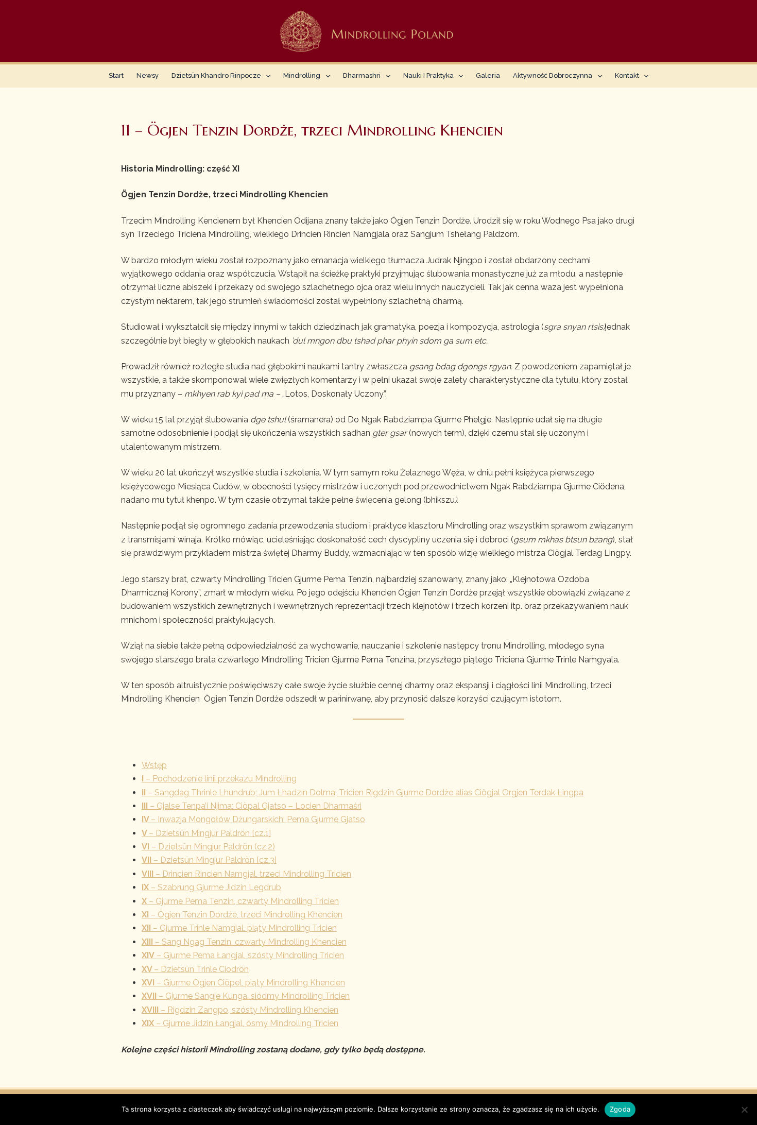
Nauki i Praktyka (428, 75)
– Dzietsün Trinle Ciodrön (195, 969)
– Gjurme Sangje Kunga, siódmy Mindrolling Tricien (246, 996)
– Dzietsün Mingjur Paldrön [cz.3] (209, 860)
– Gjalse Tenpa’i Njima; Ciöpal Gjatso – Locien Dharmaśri (252, 806)
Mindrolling (301, 75)
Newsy (147, 75)
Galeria (488, 75)
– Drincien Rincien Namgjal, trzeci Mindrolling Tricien (246, 874)
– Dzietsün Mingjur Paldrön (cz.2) (208, 846)
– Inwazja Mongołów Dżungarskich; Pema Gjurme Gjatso (253, 819)
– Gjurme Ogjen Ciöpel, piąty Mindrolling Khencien (243, 982)
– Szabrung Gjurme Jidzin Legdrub (211, 887)
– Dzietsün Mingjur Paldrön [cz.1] (206, 833)
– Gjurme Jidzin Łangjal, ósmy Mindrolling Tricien (240, 1023)
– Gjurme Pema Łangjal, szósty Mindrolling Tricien (243, 955)
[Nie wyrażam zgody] (744, 1109)
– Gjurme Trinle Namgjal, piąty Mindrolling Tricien (239, 928)
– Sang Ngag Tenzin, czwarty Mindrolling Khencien (244, 942)
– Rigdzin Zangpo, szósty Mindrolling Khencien (240, 1010)
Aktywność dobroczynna (552, 75)
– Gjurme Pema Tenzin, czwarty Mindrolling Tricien (240, 901)
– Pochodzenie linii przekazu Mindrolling (219, 778)
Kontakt (627, 75)
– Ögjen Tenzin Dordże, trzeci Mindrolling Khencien (242, 914)
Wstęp (154, 765)
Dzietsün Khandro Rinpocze (216, 75)
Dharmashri (362, 75)
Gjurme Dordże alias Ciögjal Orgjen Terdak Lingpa (489, 792)
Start (116, 75)
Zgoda (620, 1109)
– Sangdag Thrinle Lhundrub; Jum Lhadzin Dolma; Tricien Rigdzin (269, 792)
